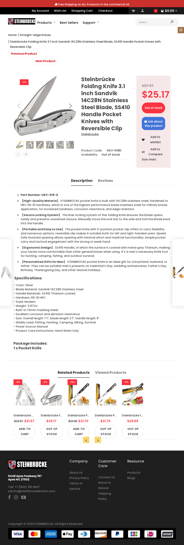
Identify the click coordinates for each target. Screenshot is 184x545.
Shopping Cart (82, 11)
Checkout (105, 11)
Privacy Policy (79, 478)
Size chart (149, 159)
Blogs (131, 478)
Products (133, 473)
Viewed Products (110, 372)
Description (82, 180)
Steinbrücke (90, 134)
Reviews (105, 180)
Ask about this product (154, 124)
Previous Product (24, 54)
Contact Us (106, 477)
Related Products (74, 372)
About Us (76, 473)
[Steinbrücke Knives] (21, 23)
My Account (40, 11)
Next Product (46, 61)
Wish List (60, 11)
